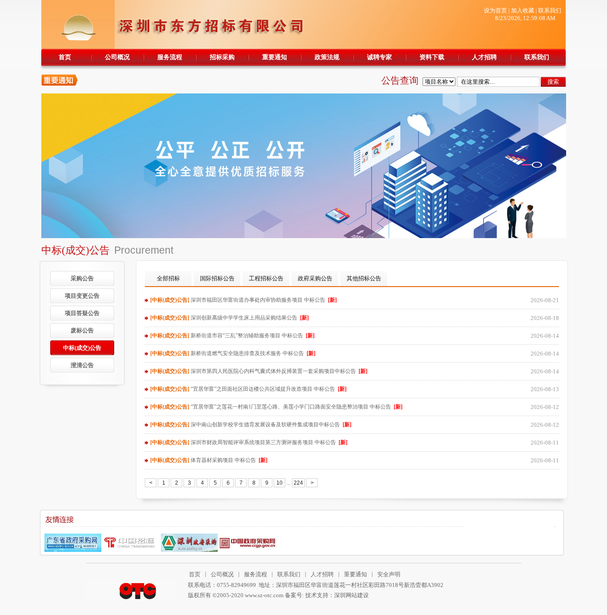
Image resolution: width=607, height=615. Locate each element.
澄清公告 (82, 365)
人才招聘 (484, 57)
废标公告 (82, 330)
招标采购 (222, 57)
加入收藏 (522, 10)
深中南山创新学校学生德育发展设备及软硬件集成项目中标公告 (250, 424)
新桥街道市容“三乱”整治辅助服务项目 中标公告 (232, 335)
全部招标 (168, 278)
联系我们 (549, 10)
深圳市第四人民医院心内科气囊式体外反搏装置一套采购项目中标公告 (258, 371)
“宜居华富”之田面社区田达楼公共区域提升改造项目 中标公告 (248, 389)
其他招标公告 (364, 278)
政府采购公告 (315, 278)
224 (298, 483)
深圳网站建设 (351, 595)
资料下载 (431, 57)
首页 (65, 57)
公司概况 (117, 57)
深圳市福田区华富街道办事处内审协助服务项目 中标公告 (243, 300)
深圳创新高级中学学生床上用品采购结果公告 (229, 318)
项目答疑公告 (82, 313)
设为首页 (495, 10)
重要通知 (274, 57)
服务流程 (169, 57)
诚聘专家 (379, 57)
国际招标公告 (217, 278)
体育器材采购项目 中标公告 (209, 460)
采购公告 (82, 278)
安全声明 (388, 574)
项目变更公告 (82, 295)
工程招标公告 (266, 278)
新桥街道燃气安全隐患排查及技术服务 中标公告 (232, 353)
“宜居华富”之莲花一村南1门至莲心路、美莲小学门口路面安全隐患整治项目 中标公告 (276, 407)
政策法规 (327, 57)
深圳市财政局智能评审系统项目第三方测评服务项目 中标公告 (248, 442)
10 (279, 483)
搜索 (553, 81)
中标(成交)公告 (82, 347)
